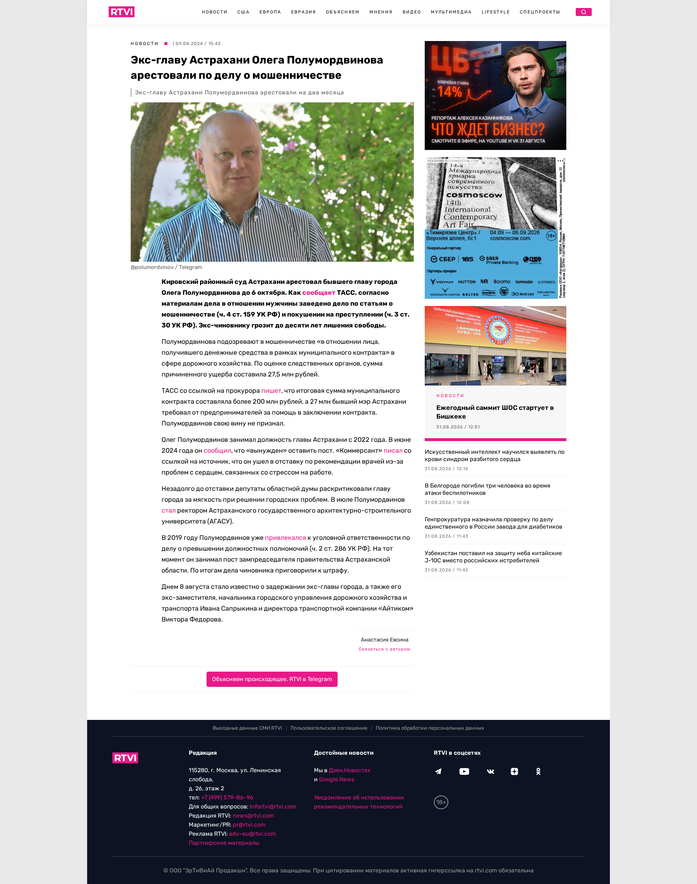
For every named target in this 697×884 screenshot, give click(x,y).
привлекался (285, 538)
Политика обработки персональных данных (430, 728)
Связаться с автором (384, 649)
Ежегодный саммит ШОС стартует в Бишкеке (495, 412)
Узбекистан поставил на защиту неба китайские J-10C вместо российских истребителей (493, 557)
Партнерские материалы (224, 842)
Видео (412, 12)
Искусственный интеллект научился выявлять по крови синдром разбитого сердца (494, 455)
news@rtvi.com (253, 815)
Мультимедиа (451, 12)
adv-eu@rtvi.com (252, 833)
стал (169, 510)
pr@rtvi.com (249, 824)
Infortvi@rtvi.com (273, 806)
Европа (270, 12)
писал (393, 451)
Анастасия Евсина (384, 639)
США (243, 12)
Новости (215, 12)
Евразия (303, 12)
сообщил (217, 451)
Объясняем (343, 12)
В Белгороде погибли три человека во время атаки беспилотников (487, 489)
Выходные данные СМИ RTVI (247, 728)
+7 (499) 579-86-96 (227, 797)
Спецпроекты (540, 12)
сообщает (318, 293)
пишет (271, 391)
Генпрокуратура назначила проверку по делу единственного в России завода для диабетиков (493, 523)
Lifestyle (496, 12)
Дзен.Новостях (350, 770)
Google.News (336, 779)
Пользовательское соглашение (328, 728)
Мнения (381, 12)
